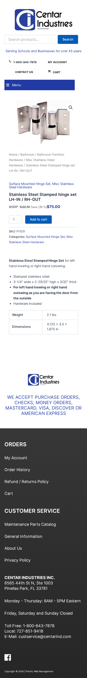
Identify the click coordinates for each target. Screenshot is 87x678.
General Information (23, 536)
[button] (71, 107)
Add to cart (38, 219)
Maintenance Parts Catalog (30, 524)
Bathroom (27, 154)
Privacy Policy (17, 560)
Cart (56, 72)
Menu (16, 85)
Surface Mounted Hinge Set (29, 184)
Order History (17, 469)
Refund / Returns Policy (26, 481)
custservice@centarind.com (45, 636)
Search (67, 39)
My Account (57, 62)
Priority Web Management (39, 671)
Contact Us (24, 72)
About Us (13, 548)
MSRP (13, 207)
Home (13, 154)
